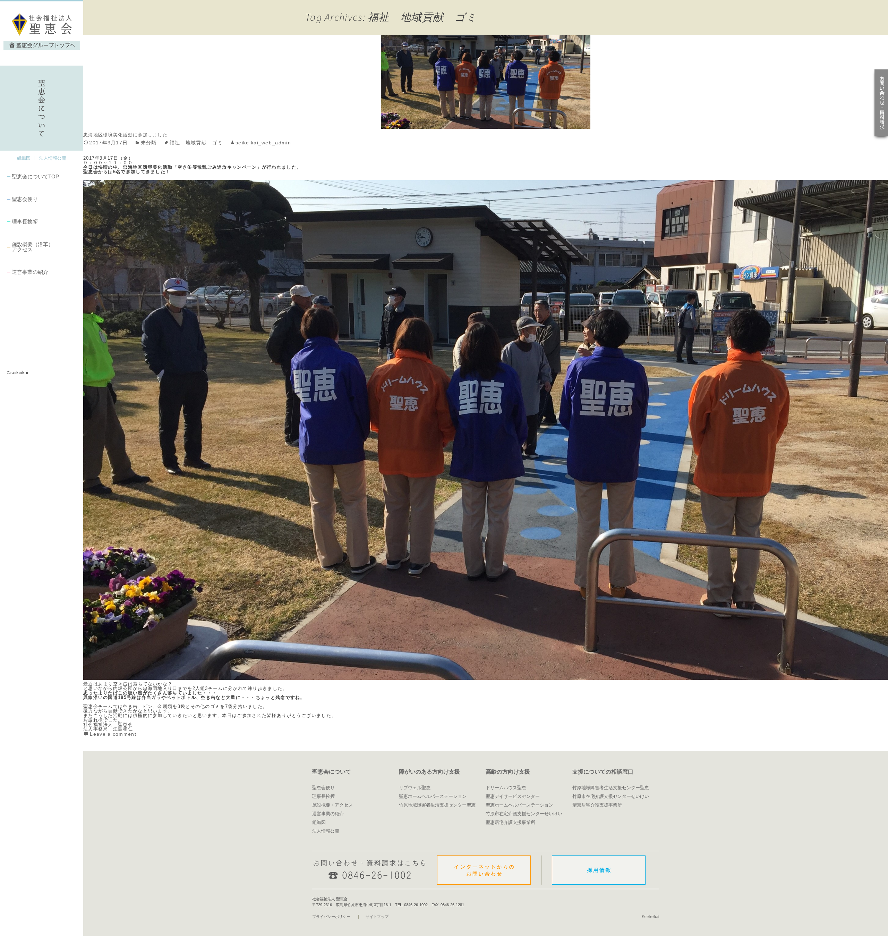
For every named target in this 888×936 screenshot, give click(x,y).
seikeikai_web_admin (263, 142)
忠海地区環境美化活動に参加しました (125, 134)
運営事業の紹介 (30, 272)
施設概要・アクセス (332, 805)
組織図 (24, 158)
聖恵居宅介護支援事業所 (510, 822)
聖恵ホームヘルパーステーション (433, 796)
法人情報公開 (52, 158)
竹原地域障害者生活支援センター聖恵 (437, 805)
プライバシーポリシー (331, 916)
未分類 (148, 142)
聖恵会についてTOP (35, 176)
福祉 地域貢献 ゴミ (196, 142)
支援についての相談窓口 (602, 771)
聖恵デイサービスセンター (513, 796)
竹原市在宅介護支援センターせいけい (524, 813)
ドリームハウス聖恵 (506, 787)
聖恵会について (331, 771)
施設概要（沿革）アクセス (32, 246)
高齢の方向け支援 (508, 771)
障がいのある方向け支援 (429, 771)
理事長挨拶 (25, 222)
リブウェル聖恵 (414, 787)
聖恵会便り (25, 199)
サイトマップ (377, 916)
